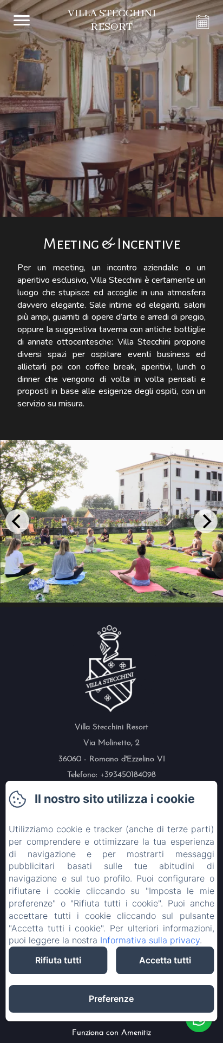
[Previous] (17, 521)
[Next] (206, 521)
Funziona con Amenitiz (111, 1033)
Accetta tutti (165, 960)
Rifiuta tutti (58, 960)
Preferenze (111, 998)
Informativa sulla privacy (150, 940)
